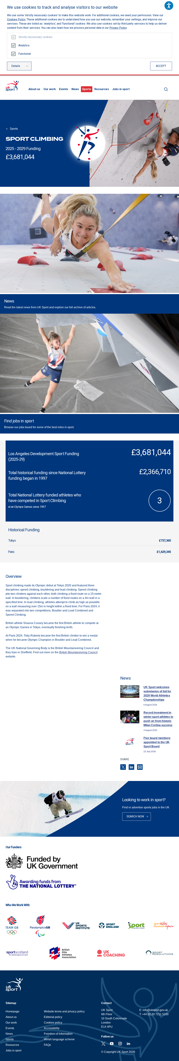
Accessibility (51, 1028)
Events (63, 89)
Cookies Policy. (16, 19)
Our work (50, 89)
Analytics (24, 45)
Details (15, 66)
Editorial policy (53, 1017)
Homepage (12, 85)
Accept (161, 66)
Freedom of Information (58, 1033)
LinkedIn (131, 767)
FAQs (47, 1044)
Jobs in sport (121, 89)
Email (140, 767)
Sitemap (11, 1003)
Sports (86, 89)
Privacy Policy (118, 27)
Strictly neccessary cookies (35, 37)
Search (166, 89)
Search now (135, 816)
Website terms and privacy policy (64, 1011)
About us (34, 89)
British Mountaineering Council (78, 652)
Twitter (103, 1043)
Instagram (120, 1043)
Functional (24, 53)
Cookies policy (53, 1022)
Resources (101, 89)
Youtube (112, 1043)
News (75, 89)
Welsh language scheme (59, 1039)
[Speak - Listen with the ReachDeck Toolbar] (169, 5)
